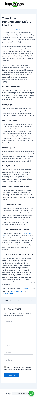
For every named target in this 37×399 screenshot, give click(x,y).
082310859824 (16, 291)
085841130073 (25, 289)
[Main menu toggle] (33, 4)
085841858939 (7, 293)
